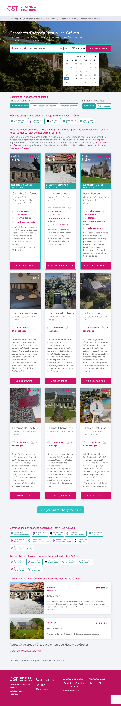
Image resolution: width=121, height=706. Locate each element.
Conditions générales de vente (74, 684)
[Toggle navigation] (112, 6)
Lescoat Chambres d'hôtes (64, 428)
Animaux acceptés (106, 106)
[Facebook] (96, 683)
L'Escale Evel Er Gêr (95, 428)
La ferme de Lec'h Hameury (29, 428)
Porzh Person (91, 193)
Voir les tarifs (24, 381)
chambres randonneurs (26, 313)
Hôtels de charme (69, 105)
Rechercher (98, 48)
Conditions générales (73, 679)
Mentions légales (71, 690)
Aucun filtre (89, 105)
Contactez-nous (97, 679)
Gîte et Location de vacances (44, 105)
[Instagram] (91, 683)
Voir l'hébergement (24, 266)
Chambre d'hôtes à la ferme (65, 193)
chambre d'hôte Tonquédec (96, 197)
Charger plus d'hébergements (59, 510)
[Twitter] (100, 683)
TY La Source (91, 313)
